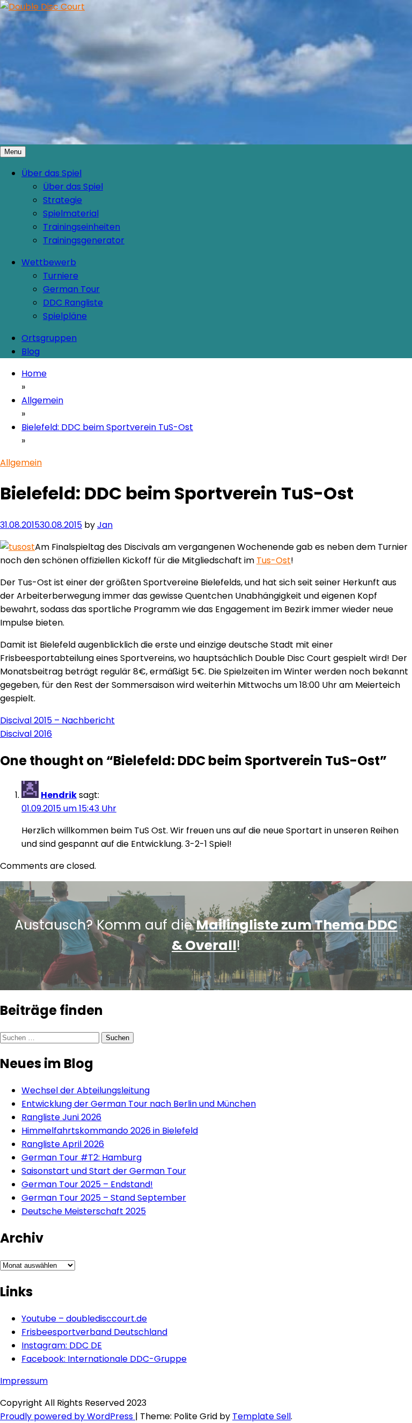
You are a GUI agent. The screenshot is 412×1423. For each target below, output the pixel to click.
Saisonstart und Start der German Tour (103, 1171)
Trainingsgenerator (83, 240)
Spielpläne (65, 316)
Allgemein (21, 462)
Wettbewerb (48, 262)
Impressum (24, 1381)
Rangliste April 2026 (62, 1144)
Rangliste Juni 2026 (61, 1117)
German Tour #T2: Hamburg (81, 1157)
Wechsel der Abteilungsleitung (85, 1090)
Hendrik (59, 795)
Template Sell (261, 1416)
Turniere (60, 276)
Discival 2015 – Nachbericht (57, 720)
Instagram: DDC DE (61, 1345)
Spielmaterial (71, 213)
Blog (30, 351)
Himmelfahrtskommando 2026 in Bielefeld (109, 1130)
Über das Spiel (51, 173)
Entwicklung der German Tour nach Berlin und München (138, 1104)
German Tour (71, 289)
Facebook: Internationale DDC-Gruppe (104, 1359)
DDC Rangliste (73, 302)
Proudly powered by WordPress (67, 1416)
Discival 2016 (26, 734)
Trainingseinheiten (81, 227)
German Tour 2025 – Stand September (103, 1198)
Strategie (62, 200)
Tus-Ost (273, 560)
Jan (105, 525)
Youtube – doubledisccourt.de (84, 1318)
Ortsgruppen (49, 338)
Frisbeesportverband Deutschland (94, 1332)
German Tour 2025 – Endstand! (87, 1184)
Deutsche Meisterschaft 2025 (83, 1211)
